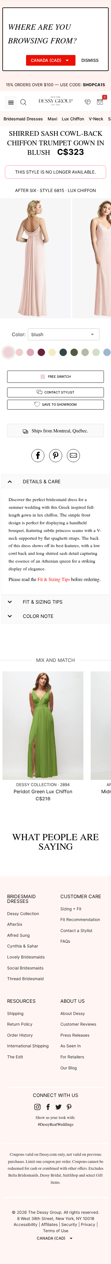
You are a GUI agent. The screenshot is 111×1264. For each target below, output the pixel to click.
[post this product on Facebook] (37, 455)
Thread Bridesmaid (25, 978)
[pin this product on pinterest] (55, 455)
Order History (20, 1035)
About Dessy (72, 1013)
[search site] (23, 102)
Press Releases (74, 1035)
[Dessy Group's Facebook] (50, 1106)
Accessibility (26, 1224)
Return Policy (20, 1024)
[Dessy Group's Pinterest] (71, 1106)
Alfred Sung (18, 935)
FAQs (65, 941)
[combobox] (59, 334)
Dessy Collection (23, 913)
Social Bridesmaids (25, 968)
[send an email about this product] (73, 455)
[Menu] (11, 102)
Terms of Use (55, 1230)
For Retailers (72, 1056)
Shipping (15, 1013)
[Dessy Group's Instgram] (39, 1106)
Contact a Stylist (76, 930)
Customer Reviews (78, 1024)
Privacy (88, 1224)
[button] (36, 259)
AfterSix (14, 924)
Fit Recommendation (80, 919)
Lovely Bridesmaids (26, 957)
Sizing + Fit (70, 908)
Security (69, 1224)
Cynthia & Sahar (22, 946)
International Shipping (28, 1045)
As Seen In (70, 1045)
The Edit (15, 1056)
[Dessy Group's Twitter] (61, 1106)
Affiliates (49, 1224)
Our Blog (68, 1067)
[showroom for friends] (87, 102)
